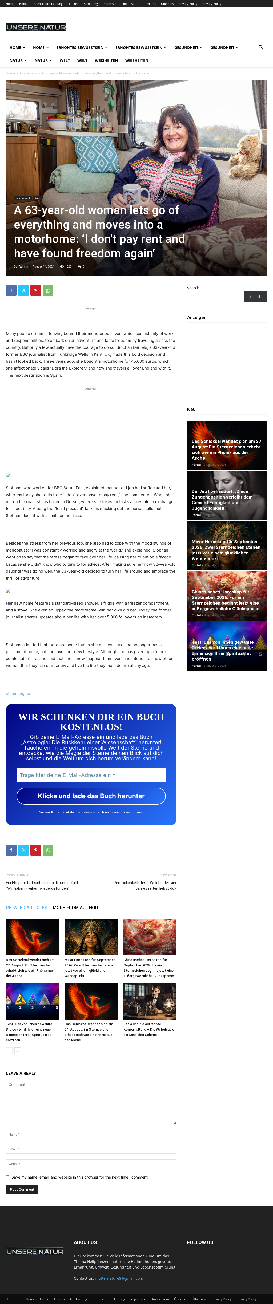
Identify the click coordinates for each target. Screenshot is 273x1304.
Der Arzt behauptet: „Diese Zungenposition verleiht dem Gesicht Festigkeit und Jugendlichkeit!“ (222, 500)
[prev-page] (9, 1050)
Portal (196, 465)
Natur (16, 60)
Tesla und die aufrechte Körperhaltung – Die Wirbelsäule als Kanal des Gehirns (148, 1029)
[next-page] (17, 1050)
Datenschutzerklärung (48, 4)
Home (10, 4)
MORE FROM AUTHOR (75, 907)
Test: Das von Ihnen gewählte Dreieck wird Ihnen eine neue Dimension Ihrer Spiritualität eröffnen (223, 650)
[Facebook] (11, 290)
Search (193, 287)
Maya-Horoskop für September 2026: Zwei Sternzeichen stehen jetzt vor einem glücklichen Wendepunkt (226, 550)
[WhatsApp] (48, 290)
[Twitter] (23, 290)
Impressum (110, 4)
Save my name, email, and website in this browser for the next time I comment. (80, 1177)
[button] (260, 48)
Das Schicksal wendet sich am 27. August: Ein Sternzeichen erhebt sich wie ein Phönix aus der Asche (227, 450)
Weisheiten (106, 60)
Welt (65, 60)
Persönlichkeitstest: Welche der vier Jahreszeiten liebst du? (145, 885)
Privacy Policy (188, 4)
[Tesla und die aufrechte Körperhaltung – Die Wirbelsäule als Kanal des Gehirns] (149, 1001)
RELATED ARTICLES (26, 907)
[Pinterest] (35, 290)
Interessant (28, 73)
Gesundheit (186, 47)
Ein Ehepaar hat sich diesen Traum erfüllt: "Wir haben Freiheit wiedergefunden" (42, 885)
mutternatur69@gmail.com (119, 1278)
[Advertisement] (91, 318)
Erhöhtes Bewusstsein (80, 47)
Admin (23, 266)
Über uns (149, 4)
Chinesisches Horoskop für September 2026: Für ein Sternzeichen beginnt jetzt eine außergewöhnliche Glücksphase (225, 600)
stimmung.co (18, 693)
